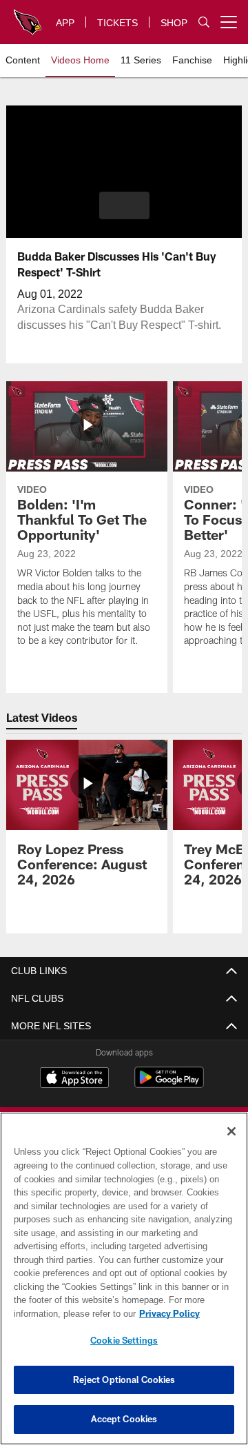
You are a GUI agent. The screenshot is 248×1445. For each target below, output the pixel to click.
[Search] (203, 22)
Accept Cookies (124, 1418)
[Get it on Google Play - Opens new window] (169, 1084)
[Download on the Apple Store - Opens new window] (74, 1079)
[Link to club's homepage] (27, 17)
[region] (124, 1278)
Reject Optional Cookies (124, 1379)
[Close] (231, 1131)
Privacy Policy (60, 1313)
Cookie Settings (124, 1340)
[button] (124, 205)
